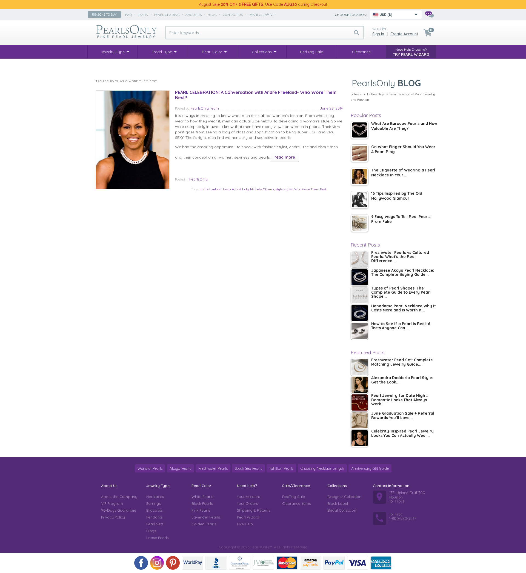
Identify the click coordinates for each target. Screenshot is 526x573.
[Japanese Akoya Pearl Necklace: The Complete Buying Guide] (359, 277)
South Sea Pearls (248, 468)
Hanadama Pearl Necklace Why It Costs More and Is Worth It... (403, 308)
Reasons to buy (104, 14)
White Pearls (202, 496)
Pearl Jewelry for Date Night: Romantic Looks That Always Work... (399, 400)
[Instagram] (157, 563)
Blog (212, 15)
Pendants (154, 517)
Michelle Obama (262, 189)
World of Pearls (150, 468)
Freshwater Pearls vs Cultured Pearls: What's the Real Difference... (400, 257)
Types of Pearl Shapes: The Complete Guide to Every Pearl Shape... (401, 292)
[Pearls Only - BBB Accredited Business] (216, 563)
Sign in (378, 33)
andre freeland (211, 189)
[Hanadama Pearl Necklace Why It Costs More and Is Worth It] (359, 313)
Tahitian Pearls (281, 468)
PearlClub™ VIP (262, 15)
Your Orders (247, 503)
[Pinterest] (173, 563)
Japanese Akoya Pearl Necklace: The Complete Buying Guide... (402, 272)
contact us (232, 15)
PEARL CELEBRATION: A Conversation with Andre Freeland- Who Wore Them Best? (255, 95)
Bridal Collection (341, 510)
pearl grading (167, 15)
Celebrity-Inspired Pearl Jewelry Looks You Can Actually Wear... (402, 433)
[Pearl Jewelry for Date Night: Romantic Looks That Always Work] (359, 402)
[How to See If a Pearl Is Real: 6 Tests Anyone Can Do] (359, 331)
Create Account (404, 33)
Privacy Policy (113, 517)
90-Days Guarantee (118, 510)
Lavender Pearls (205, 517)
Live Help (245, 524)
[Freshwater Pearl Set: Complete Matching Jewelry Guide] (359, 367)
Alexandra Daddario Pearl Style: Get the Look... (402, 380)
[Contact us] (429, 14)
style (278, 189)
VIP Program (112, 503)
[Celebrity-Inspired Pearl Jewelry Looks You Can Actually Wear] (359, 438)
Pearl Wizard (248, 517)
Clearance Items (296, 503)
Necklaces (155, 496)
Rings (151, 531)
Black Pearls (202, 503)
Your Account (248, 496)
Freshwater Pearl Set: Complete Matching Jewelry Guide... (402, 362)
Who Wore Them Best (310, 189)
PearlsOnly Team (204, 108)
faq (128, 15)
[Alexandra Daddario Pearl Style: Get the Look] (359, 385)
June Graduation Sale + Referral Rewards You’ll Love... (402, 415)
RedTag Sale (293, 496)
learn (143, 15)
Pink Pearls (200, 510)
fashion (228, 189)
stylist (288, 189)
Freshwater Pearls (213, 468)
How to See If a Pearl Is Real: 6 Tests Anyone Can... (400, 326)
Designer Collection (344, 496)
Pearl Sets (154, 524)
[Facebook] (141, 563)
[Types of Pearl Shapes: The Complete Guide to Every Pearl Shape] (359, 295)
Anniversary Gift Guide (370, 468)
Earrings (153, 503)
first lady (242, 189)
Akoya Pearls (180, 468)
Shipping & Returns (253, 510)
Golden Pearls (203, 524)
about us (193, 15)
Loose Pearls (157, 537)
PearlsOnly (198, 179)
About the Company (119, 496)
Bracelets (154, 510)
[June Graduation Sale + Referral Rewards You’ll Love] (359, 420)
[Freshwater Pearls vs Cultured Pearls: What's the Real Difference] (359, 259)
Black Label (337, 503)
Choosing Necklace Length (322, 468)
